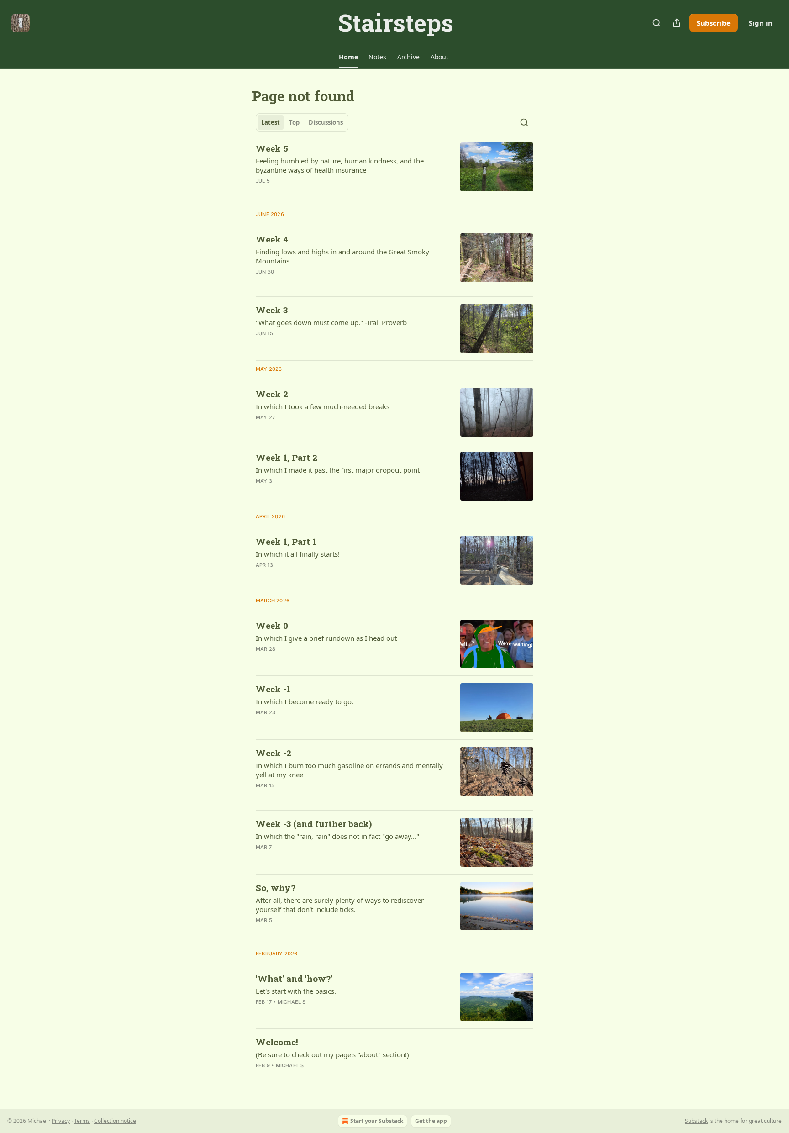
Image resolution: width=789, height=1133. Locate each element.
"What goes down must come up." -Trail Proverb (331, 322)
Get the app (431, 1121)
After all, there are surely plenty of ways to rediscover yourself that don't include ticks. (340, 905)
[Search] (656, 23)
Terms (82, 1121)
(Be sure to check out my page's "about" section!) (332, 1054)
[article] (394, 170)
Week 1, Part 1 (286, 541)
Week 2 (272, 394)
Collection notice (115, 1121)
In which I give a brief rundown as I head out (326, 638)
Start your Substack (376, 1121)
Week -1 (273, 689)
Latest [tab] (270, 122)
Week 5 (272, 148)
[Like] (262, 192)
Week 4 (272, 239)
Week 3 (272, 310)
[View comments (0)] (322, 283)
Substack (696, 1121)
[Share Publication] (677, 23)
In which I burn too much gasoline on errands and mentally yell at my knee (349, 770)
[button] (348, 57)
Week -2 (273, 753)
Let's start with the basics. (296, 991)
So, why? (275, 887)
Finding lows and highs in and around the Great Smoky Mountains (342, 256)
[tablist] (302, 122)
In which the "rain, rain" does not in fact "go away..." (337, 836)
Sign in (761, 22)
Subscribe (714, 22)
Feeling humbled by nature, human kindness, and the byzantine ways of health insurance (340, 165)
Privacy (61, 1121)
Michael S (292, 1002)
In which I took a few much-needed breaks (322, 406)
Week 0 (272, 625)
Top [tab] (294, 122)
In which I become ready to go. (304, 701)
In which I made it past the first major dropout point (338, 469)
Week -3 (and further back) (314, 823)
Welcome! (277, 1042)
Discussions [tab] (326, 122)
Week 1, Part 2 (286, 457)
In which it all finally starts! (298, 554)
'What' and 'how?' (294, 978)
